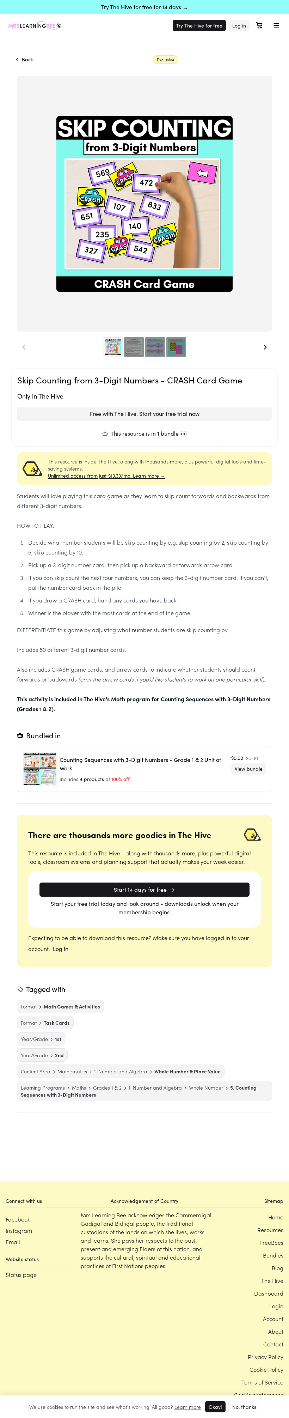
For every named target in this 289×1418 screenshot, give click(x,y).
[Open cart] (259, 25)
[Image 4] (176, 347)
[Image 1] (113, 347)
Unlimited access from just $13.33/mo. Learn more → (106, 475)
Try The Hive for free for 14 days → (144, 7)
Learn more (187, 1406)
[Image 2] (134, 347)
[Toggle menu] (276, 25)
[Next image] (265, 347)
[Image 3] (155, 347)
